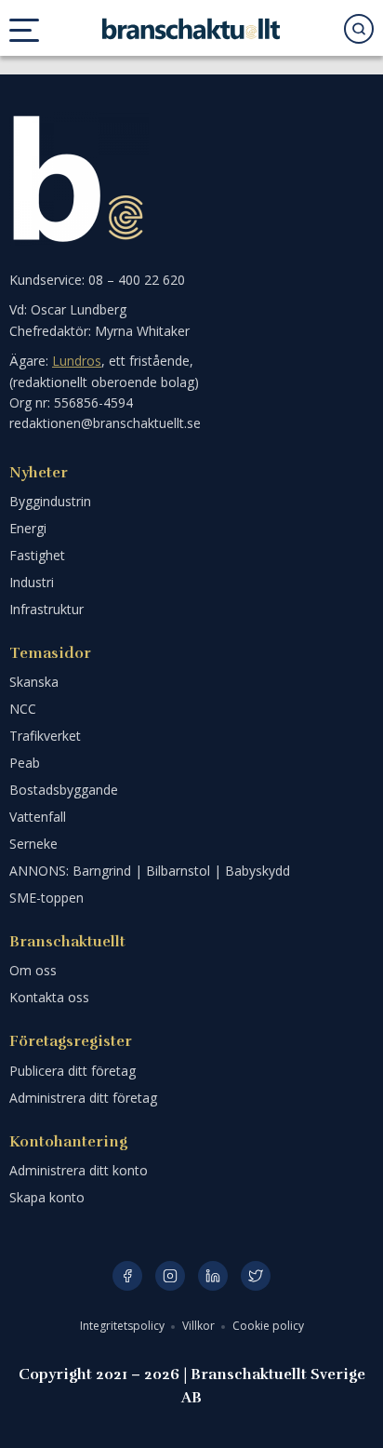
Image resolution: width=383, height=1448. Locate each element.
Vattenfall (37, 816)
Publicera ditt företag (72, 1070)
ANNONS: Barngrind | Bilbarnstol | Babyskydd (149, 870)
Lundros (76, 360)
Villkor (200, 1326)
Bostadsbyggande (63, 789)
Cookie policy (268, 1326)
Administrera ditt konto (78, 1170)
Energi (27, 528)
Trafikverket (45, 735)
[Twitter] (256, 1276)
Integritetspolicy (123, 1326)
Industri (31, 582)
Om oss (33, 970)
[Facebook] (127, 1276)
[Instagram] (170, 1276)
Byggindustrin (50, 501)
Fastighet (37, 555)
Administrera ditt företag (83, 1097)
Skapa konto (47, 1197)
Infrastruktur (46, 609)
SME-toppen (46, 897)
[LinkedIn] (213, 1276)
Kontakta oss (49, 997)
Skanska (34, 681)
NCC (22, 708)
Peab (24, 762)
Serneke (33, 843)
